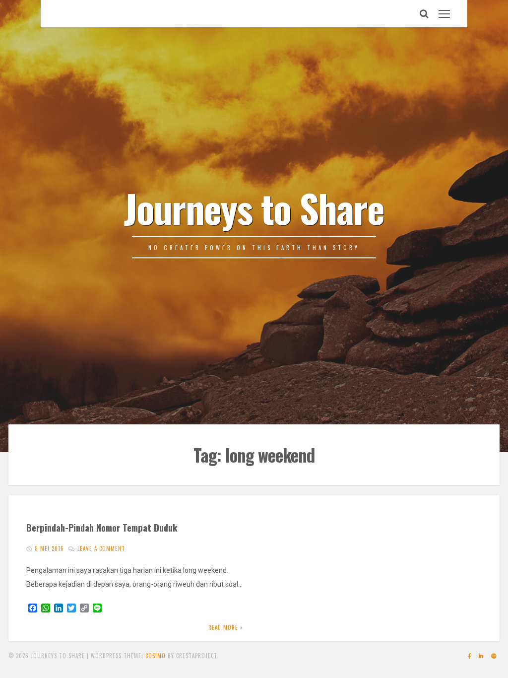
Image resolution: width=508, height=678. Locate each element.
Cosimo (155, 656)
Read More (223, 627)
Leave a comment (101, 548)
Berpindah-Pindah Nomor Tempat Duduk (101, 527)
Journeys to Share (254, 207)
